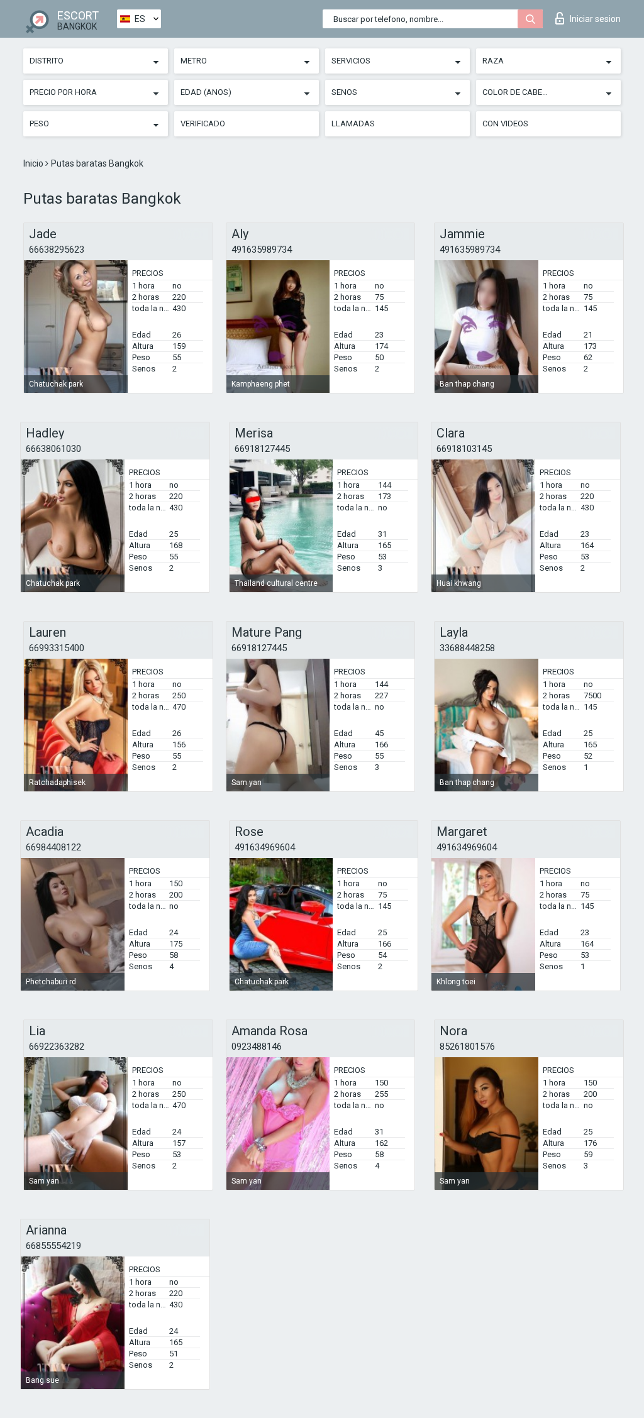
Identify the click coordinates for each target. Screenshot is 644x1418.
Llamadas (353, 123)
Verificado (202, 123)
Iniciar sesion (595, 19)
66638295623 (56, 249)
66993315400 (56, 648)
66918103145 (464, 448)
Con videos (505, 123)
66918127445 (262, 448)
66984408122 (53, 847)
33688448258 (467, 648)
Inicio (34, 163)
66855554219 (53, 1245)
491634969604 (265, 847)
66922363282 (56, 1046)
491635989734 (261, 249)
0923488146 (256, 1046)
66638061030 (53, 448)
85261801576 (467, 1046)
